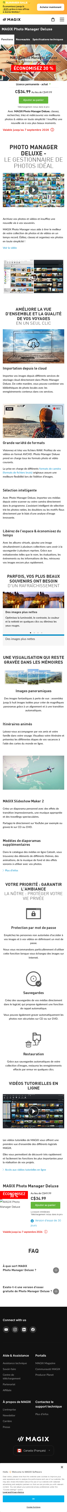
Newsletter (9, 1415)
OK (33, 1499)
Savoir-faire (9, 1369)
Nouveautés (23, 39)
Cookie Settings (33, 1507)
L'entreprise (9, 1409)
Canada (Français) (34, 1450)
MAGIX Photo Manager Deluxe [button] (27, 29)
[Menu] (62, 19)
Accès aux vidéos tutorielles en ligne (25, 1169)
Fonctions (7, 39)
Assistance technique (15, 1363)
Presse (6, 1427)
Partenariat (9, 1384)
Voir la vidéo (10, 247)
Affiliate (7, 1390)
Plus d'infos (11, 870)
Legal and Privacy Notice (13, 1492)
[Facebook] (33, 1329)
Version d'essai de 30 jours (46, 1223)
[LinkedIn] (24, 1329)
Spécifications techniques (48, 39)
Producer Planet (44, 1374)
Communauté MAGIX (47, 1369)
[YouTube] (6, 1329)
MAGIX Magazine (45, 1363)
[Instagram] (15, 1329)
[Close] (62, 1467)
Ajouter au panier (33, 100)
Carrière (7, 1421)
